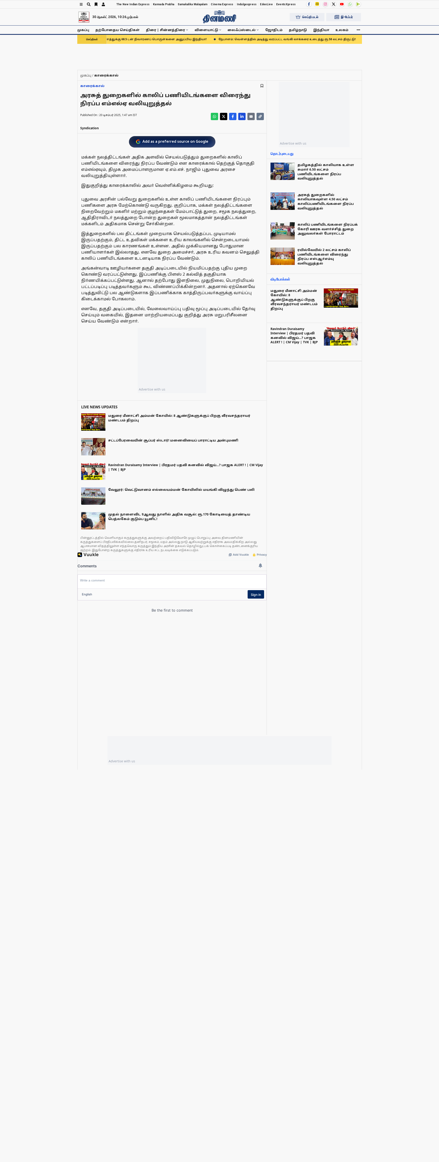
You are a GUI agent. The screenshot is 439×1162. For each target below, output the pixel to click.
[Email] (251, 116)
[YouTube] (342, 4)
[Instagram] (325, 4)
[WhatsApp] (350, 4)
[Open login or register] (103, 4)
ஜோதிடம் (274, 30)
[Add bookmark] (262, 86)
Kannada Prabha (163, 4)
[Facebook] (309, 4)
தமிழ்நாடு (298, 30)
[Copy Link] (260, 116)
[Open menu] (81, 4)
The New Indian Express (133, 4)
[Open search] (88, 4)
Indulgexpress (247, 4)
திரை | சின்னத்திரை (165, 30)
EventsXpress (286, 4)
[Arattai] (317, 4)
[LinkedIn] (242, 116)
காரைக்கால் (92, 86)
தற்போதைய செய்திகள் (117, 30)
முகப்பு (83, 30)
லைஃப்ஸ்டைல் (242, 30)
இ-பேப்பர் (347, 17)
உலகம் (341, 30)
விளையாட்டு (206, 30)
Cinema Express (222, 4)
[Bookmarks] (96, 4)
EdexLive (266, 4)
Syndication (89, 128)
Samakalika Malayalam (192, 4)
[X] (333, 4)
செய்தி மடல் (310, 17)
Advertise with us (152, 389)
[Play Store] (358, 4)
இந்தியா (321, 30)
